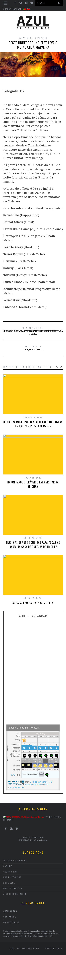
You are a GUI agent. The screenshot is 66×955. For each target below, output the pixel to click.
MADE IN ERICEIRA (12, 888)
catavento (25, 38)
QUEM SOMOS (10, 911)
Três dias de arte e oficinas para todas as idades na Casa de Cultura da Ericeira (33, 544)
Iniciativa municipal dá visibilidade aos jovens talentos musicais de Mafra (33, 424)
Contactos (9, 916)
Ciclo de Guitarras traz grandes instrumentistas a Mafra (33, 330)
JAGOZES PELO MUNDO (15, 860)
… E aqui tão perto (33, 348)
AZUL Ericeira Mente (15, 894)
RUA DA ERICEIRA (12, 877)
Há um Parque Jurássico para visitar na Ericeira (32, 484)
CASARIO (8, 866)
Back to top (53, 948)
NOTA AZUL (9, 882)
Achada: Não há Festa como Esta (33, 603)
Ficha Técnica (11, 922)
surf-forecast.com (17, 787)
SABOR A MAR (10, 871)
